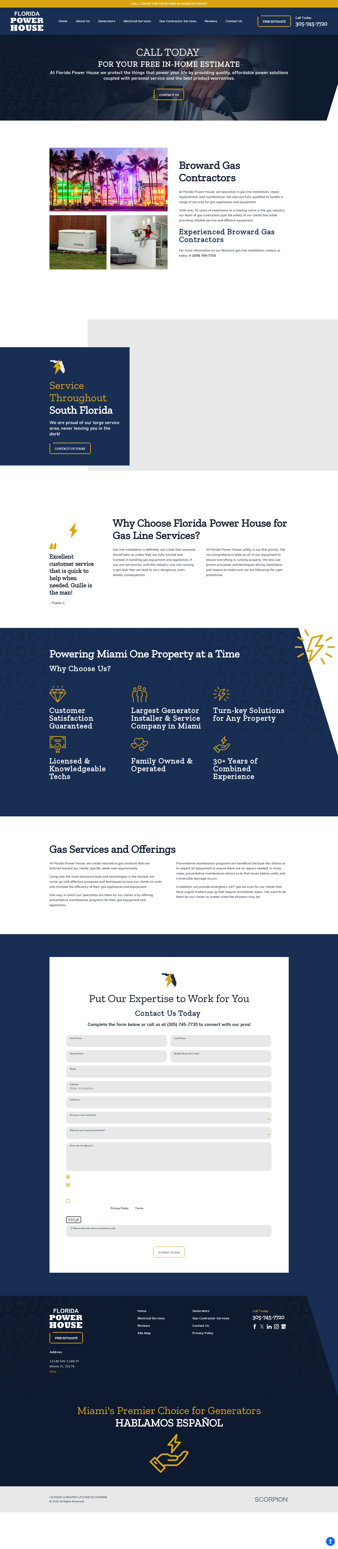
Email (73, 1069)
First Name (76, 1038)
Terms (139, 1208)
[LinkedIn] (269, 1326)
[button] (330, 1541)
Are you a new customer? (83, 1115)
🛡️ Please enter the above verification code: (93, 1228)
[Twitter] (261, 1326)
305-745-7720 (311, 23)
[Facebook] (254, 1326)
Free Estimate (274, 21)
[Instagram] (276, 1326)
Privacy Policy (120, 1208)
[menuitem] (65, 21)
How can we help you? (81, 1145)
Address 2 (75, 1099)
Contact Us (169, 95)
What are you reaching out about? (87, 1130)
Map (52, 1371)
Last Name (180, 1038)
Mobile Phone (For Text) (186, 1053)
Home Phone (76, 1053)
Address (74, 1084)
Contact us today (70, 449)
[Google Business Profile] (283, 1326)
